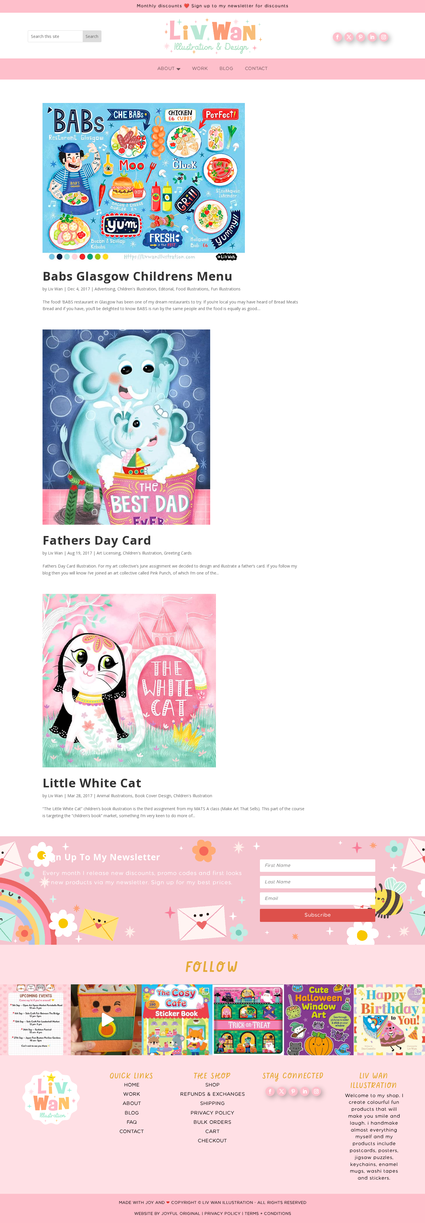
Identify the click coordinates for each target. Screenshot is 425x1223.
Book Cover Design (153, 795)
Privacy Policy (212, 1113)
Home (132, 1085)
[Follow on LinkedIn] (372, 37)
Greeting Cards (178, 553)
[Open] (35, 1019)
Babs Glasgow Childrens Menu (137, 276)
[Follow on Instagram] (383, 37)
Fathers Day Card (96, 540)
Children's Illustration (136, 289)
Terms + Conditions (268, 1214)
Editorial (165, 289)
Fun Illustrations (226, 289)
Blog (132, 1113)
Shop (212, 1085)
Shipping (212, 1103)
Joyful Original (180, 1214)
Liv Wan (55, 289)
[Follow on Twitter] (349, 37)
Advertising (105, 289)
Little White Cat (91, 782)
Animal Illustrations (114, 795)
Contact (131, 1131)
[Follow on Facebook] (337, 37)
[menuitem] (169, 69)
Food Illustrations (192, 289)
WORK (131, 1094)
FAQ (132, 1122)
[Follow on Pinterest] (360, 37)
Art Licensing (109, 553)
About (132, 1103)
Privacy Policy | (224, 1214)
